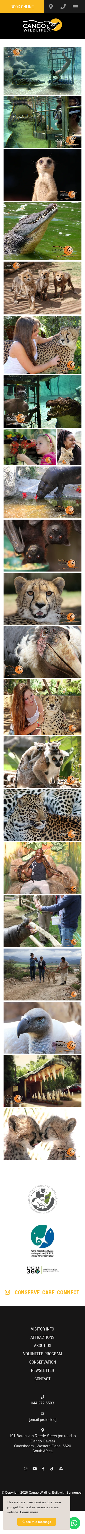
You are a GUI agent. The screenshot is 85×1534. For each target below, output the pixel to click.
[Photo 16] (42, 815)
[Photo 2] (42, 122)
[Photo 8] (30, 447)
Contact (42, 1378)
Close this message (36, 1522)
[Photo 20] (42, 1028)
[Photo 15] (42, 762)
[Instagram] (25, 1468)
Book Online (22, 6)
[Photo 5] (42, 288)
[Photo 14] (42, 707)
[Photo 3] (42, 175)
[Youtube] (34, 1468)
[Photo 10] (42, 492)
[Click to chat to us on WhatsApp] (74, 1523)
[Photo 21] (42, 1081)
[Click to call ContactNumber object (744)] (63, 6)
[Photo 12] (42, 599)
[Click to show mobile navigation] (77, 6)
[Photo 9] (69, 447)
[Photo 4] (42, 231)
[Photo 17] (42, 868)
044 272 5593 (42, 1403)
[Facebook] (43, 1468)
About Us (42, 1345)
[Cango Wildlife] (42, 26)
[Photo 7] (42, 401)
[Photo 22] (42, 1134)
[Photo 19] (42, 974)
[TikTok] (52, 1468)
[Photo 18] (42, 921)
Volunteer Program (42, 1353)
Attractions (42, 1337)
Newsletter (42, 1370)
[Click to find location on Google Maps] (51, 6)
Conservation (42, 1362)
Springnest (74, 1492)
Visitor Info (42, 1329)
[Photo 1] (42, 71)
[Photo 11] (42, 546)
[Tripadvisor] (60, 1468)
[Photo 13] (42, 652)
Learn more (29, 1512)
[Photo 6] (42, 345)
